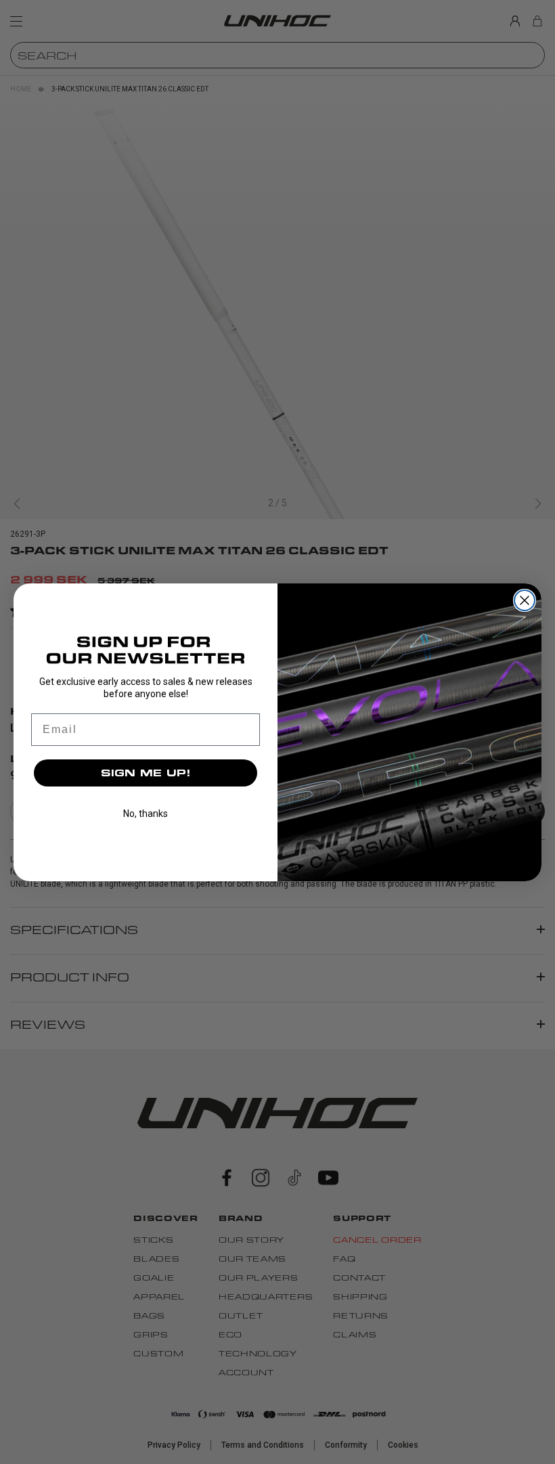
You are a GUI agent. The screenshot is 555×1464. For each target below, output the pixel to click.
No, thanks (145, 813)
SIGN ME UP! (146, 772)
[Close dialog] (524, 600)
